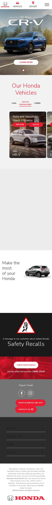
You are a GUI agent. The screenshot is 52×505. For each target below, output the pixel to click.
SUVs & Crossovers (25, 103)
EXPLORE (20, 124)
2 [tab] (23, 70)
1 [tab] (19, 70)
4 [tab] (32, 70)
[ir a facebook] (21, 393)
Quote (36, 124)
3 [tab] (28, 70)
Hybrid (37, 103)
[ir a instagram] (30, 393)
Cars (14, 103)
